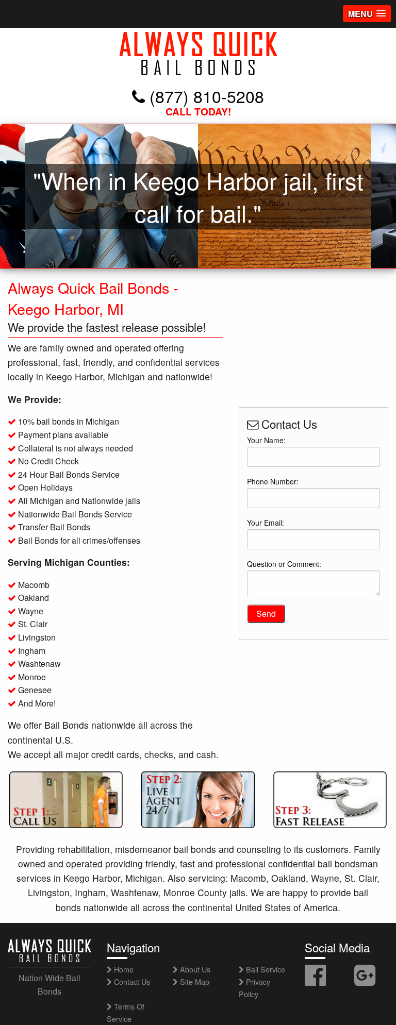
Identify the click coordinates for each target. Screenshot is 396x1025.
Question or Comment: (284, 564)
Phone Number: (273, 481)
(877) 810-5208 (204, 96)
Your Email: (265, 522)
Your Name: (266, 440)
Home (123, 969)
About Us (194, 969)
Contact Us (131, 981)
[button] (367, 13)
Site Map (193, 981)
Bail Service (264, 969)
